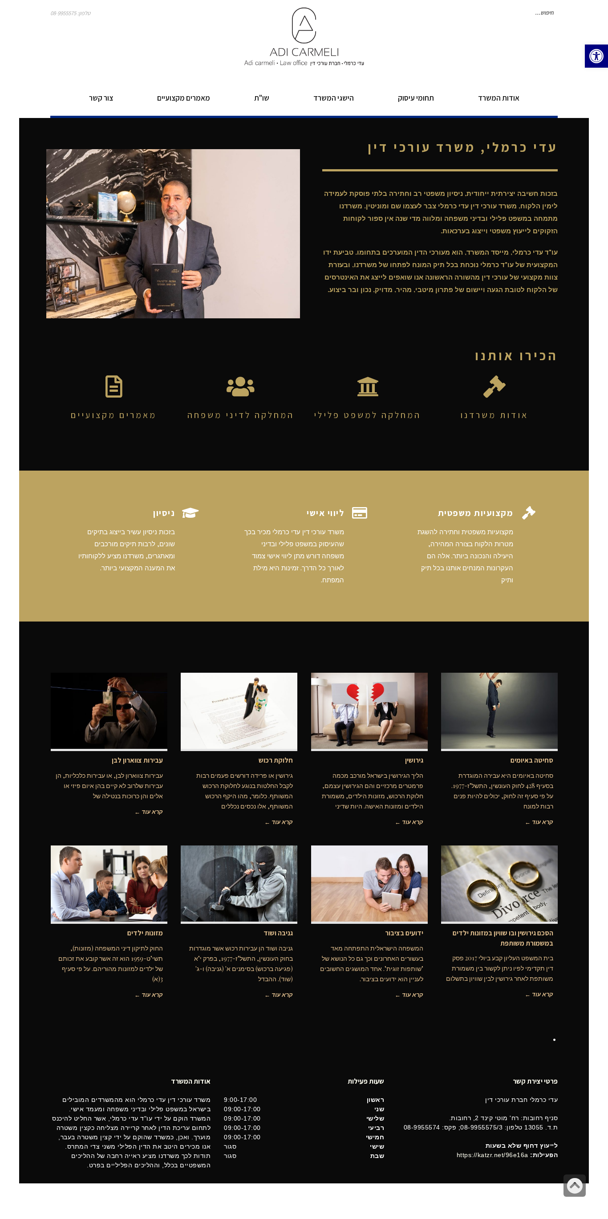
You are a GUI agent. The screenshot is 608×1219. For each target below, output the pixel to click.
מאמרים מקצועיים (114, 415)
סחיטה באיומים (532, 760)
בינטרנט (60, 1201)
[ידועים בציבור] (369, 883)
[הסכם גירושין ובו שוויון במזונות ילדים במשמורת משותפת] (499, 883)
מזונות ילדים (145, 933)
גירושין (414, 760)
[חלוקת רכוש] (239, 711)
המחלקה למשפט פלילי (367, 415)
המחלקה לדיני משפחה (240, 415)
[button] (596, 56)
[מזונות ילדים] (109, 883)
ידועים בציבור (404, 933)
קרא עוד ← (539, 821)
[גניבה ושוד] (239, 883)
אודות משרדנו (494, 415)
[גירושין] (369, 711)
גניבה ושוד (278, 933)
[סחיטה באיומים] (499, 711)
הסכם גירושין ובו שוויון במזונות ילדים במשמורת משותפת (503, 937)
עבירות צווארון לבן (137, 760)
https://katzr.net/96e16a (492, 1154)
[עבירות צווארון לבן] (109, 711)
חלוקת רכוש (276, 760)
